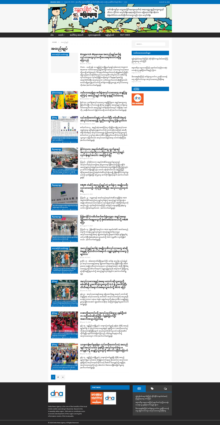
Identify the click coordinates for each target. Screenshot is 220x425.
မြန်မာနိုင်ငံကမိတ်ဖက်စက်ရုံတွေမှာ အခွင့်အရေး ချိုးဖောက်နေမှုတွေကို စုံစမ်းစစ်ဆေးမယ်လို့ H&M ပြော (104, 219)
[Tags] (152, 388)
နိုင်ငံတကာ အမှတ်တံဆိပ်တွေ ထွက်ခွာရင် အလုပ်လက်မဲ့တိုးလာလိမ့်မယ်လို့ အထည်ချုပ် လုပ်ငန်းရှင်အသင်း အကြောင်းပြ (102, 152)
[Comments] (165, 388)
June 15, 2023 (86, 322)
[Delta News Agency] (110, 31)
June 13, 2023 (86, 354)
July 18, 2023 (86, 257)
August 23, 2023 (87, 194)
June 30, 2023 (86, 290)
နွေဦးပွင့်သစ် (109, 35)
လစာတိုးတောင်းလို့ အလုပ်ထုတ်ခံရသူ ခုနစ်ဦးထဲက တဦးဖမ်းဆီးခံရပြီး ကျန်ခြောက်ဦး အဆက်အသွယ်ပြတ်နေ (103, 315)
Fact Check (125, 35)
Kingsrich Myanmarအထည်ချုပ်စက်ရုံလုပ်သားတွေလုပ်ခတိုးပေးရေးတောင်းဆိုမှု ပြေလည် (100, 57)
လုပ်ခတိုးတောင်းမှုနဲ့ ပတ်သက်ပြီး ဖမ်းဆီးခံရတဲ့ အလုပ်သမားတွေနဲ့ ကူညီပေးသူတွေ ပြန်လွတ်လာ (103, 119)
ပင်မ (52, 35)
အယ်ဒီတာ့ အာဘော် (76, 35)
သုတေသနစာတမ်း (94, 35)
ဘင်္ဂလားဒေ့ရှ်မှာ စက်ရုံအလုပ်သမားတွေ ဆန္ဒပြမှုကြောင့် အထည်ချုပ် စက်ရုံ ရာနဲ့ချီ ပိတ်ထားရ (103, 94)
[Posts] (139, 388)
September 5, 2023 (88, 124)
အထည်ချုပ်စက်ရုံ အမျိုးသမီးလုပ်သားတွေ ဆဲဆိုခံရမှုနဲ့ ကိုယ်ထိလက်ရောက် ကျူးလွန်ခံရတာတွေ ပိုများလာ (104, 251)
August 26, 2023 (87, 158)
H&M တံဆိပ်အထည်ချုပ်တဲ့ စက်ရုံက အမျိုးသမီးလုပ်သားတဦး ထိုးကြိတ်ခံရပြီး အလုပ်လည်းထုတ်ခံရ (104, 187)
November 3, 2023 (88, 99)
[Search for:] (150, 44)
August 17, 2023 (87, 226)
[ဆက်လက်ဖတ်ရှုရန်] (94, 85)
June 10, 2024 (86, 63)
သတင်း (60, 35)
